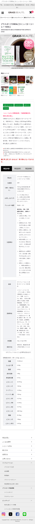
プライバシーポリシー (10, 479)
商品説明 (17, 169)
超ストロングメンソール (17, 17)
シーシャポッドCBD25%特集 (12, 509)
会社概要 (6, 471)
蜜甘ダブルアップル (29, 17)
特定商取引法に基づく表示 (11, 484)
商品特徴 (28, 169)
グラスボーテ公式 (9, 467)
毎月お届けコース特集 (10, 504)
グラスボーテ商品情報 (8, 488)
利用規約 (6, 475)
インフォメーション (7, 463)
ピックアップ (5, 500)
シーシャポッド (8, 492)
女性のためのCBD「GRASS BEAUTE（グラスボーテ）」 (16, 12)
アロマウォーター (9, 496)
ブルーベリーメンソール (6, 17)
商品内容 (6, 169)
